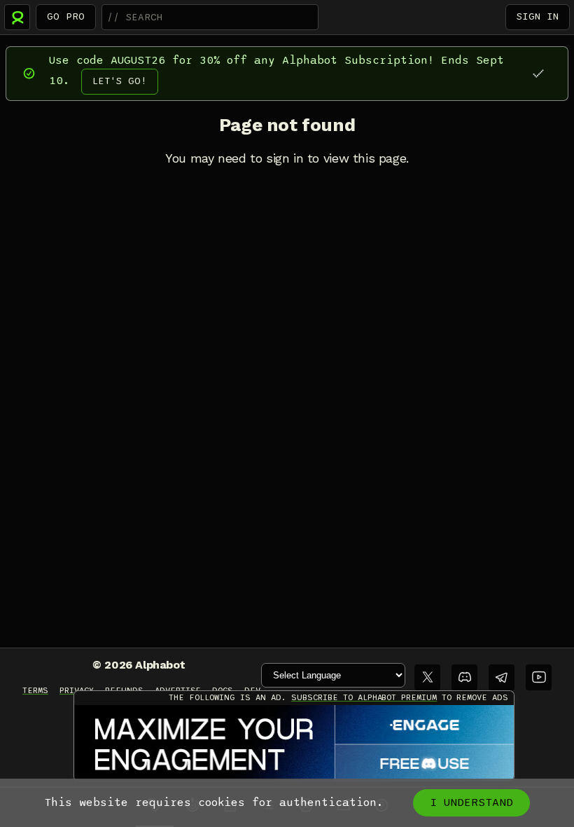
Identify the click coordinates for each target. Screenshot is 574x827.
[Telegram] (501, 677)
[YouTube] (539, 677)
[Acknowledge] (538, 73)
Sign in (538, 16)
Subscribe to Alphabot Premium (364, 697)
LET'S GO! (119, 81)
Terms (35, 690)
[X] (427, 677)
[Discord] (464, 677)
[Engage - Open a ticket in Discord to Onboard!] (294, 743)
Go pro (66, 16)
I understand (471, 802)
